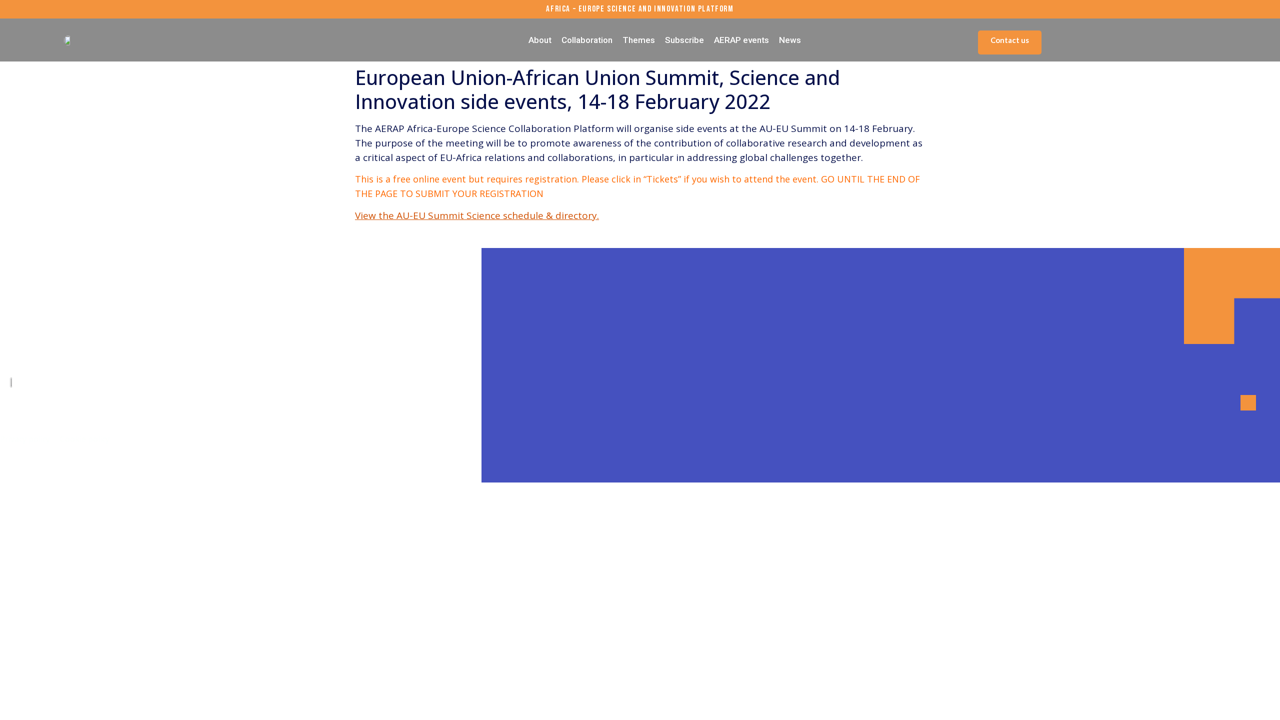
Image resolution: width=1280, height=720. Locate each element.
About (540, 40)
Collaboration (587, 40)
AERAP (91, 406)
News (790, 40)
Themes (638, 40)
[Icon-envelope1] (45, 470)
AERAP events (741, 40)
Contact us (1009, 40)
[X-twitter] (17, 470)
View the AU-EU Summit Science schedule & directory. (477, 215)
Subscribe (684, 40)
